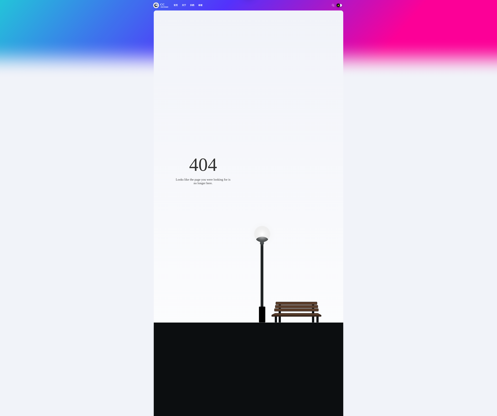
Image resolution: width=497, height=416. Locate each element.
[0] (337, 5)
